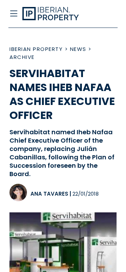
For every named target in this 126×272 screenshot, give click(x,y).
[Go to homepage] (51, 14)
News (78, 49)
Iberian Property (36, 49)
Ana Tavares (49, 193)
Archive (22, 57)
